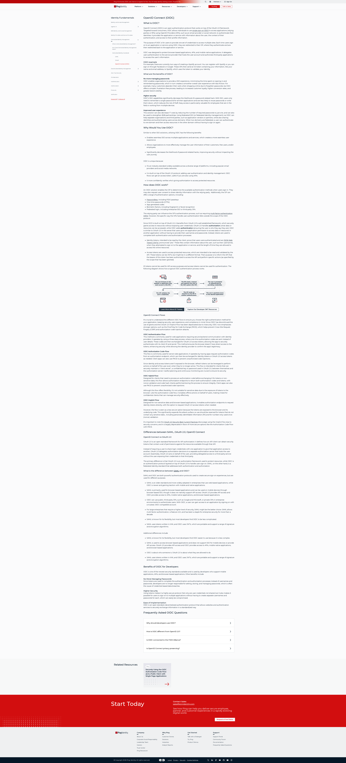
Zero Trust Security (116, 73)
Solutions (165, 739)
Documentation (218, 742)
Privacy (175, 760)
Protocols (113, 90)
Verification (114, 94)
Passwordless (152, 200)
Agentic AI (114, 26)
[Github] (224, 760)
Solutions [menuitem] (151, 6)
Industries (165, 742)
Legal (170, 760)
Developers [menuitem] (181, 6)
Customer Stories (168, 736)
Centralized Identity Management (120, 39)
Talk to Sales (226, 6)
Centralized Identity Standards (120, 53)
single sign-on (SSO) (200, 31)
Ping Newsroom (142, 751)
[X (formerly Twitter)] (208, 760)
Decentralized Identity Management (121, 68)
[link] (171, 309)
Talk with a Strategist (195, 736)
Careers (139, 745)
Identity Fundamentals (122, 18)
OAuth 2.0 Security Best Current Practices (181, 422)
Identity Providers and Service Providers (122, 35)
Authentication (115, 81)
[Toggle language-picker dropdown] (210, 1)
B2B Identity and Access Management (121, 31)
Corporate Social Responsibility (147, 739)
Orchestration (115, 77)
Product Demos (193, 742)
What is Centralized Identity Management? (124, 44)
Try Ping (214, 6)
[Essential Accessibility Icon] (162, 760)
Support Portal (218, 736)
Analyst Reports (167, 745)
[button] (138, 27)
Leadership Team (142, 742)
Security (183, 760)
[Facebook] (216, 760)
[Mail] (227, 760)
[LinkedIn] (212, 760)
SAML (116, 56)
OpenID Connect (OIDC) (122, 64)
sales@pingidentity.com (183, 704)
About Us (140, 736)
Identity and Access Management (120, 22)
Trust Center (141, 748)
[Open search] (205, 2)
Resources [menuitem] (166, 6)
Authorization (115, 86)
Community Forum (219, 739)
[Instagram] (231, 760)
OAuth (117, 60)
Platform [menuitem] (138, 6)
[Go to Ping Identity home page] (120, 6)
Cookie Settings (192, 760)
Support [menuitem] (196, 6)
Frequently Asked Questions (222, 745)
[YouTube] (220, 760)
